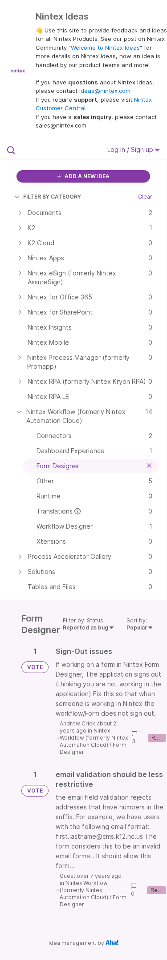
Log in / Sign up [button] (131, 149)
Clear (145, 196)
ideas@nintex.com (104, 90)
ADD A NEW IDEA (86, 176)
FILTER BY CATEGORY (52, 196)
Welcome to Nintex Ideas (105, 47)
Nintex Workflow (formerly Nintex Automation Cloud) (94, 737)
